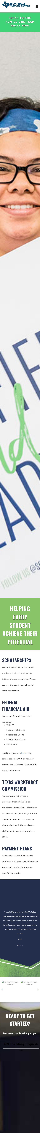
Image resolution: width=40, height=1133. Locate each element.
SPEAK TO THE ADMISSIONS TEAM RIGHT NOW (20, 21)
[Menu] (36, 6)
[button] (2, 989)
